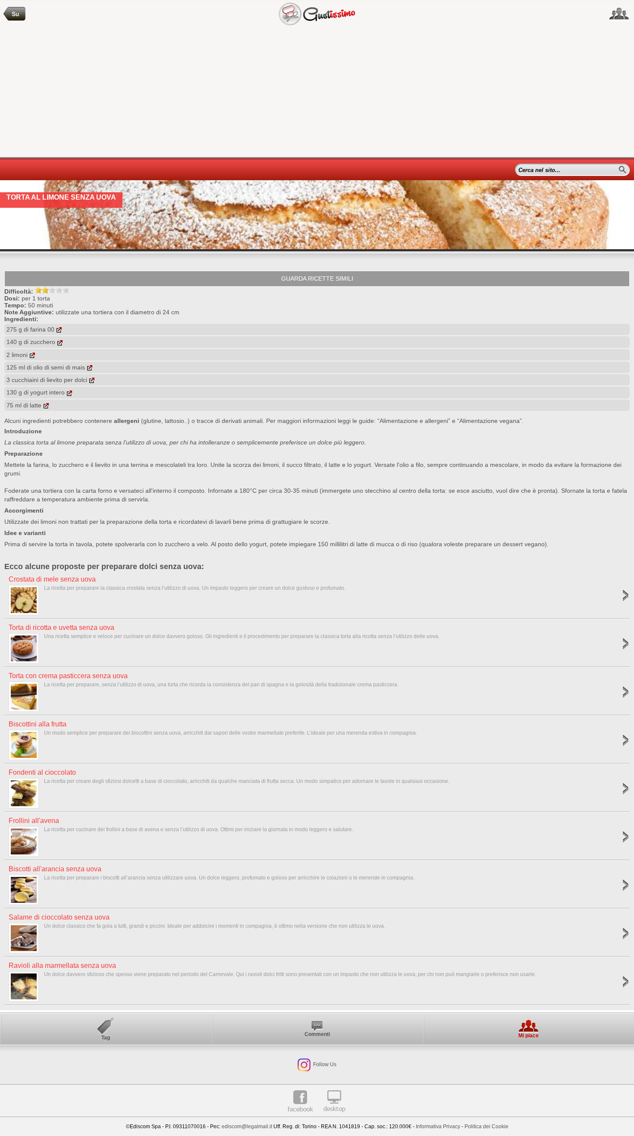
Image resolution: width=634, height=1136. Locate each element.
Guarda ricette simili (317, 278)
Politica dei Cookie (486, 1126)
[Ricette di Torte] (14, 14)
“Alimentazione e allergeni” (413, 420)
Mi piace (528, 1036)
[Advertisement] (317, 92)
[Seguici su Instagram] (304, 1064)
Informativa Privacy (438, 1126)
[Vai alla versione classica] (334, 1115)
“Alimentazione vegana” (489, 420)
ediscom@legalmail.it (247, 1126)
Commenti (317, 1034)
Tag (105, 1038)
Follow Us (324, 1064)
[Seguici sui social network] (619, 13)
